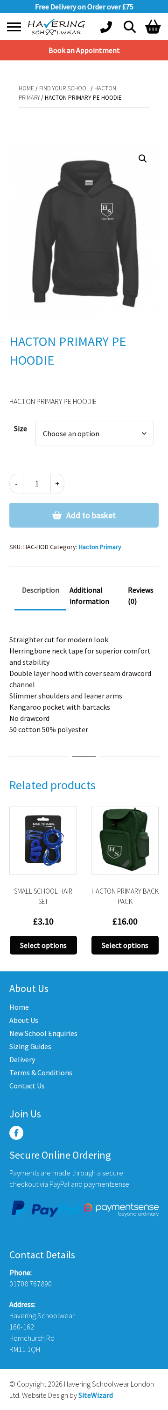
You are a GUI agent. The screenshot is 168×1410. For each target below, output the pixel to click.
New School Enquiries (43, 1033)
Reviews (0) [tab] (141, 595)
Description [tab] (40, 590)
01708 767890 (30, 1283)
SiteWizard (95, 1395)
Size (20, 428)
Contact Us (27, 1085)
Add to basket (91, 515)
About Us (23, 1020)
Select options (43, 945)
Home (26, 88)
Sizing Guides (30, 1046)
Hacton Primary (107, 117)
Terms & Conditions (40, 1072)
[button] (142, 158)
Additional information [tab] (89, 595)
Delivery (22, 1059)
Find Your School (64, 88)
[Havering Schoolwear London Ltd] (58, 27)
